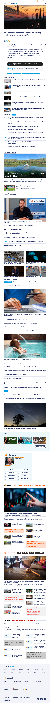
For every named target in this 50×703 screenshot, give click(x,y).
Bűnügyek (28, 671)
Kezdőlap (9, 68)
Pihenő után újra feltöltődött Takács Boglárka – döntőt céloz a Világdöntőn (22, 394)
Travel (26, 620)
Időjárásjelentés (39, 681)
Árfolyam (25, 485)
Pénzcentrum (17, 485)
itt (13, 60)
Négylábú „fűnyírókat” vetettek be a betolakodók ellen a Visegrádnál (21, 367)
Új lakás (42, 485)
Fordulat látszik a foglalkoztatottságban (14, 285)
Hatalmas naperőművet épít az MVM (13, 378)
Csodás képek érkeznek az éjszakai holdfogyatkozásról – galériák (20, 428)
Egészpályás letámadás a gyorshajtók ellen (14, 327)
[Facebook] (41, 699)
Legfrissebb (36, 669)
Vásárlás (25, 552)
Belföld (13, 68)
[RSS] (38, 699)
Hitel (19, 552)
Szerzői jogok (27, 699)
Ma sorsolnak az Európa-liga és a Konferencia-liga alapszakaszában (29, 282)
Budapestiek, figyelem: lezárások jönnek (33, 277)
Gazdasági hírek (28, 682)
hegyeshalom (25, 73)
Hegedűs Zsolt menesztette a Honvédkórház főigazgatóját (18, 225)
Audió (35, 671)
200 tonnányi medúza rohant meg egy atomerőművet (35, 263)
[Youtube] (45, 699)
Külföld (5, 671)
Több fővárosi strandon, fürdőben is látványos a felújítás (17, 359)
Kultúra (12, 671)
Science (33, 620)
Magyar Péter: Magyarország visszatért (13, 229)
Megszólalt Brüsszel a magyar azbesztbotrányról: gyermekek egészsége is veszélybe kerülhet (34, 611)
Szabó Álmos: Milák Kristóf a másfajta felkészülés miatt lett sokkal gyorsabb (22, 222)
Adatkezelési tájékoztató (9, 699)
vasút (14, 73)
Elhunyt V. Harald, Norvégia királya (12, 245)
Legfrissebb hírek (17, 681)
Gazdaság (5, 672)
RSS (31, 699)
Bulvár (28, 669)
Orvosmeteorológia (7, 682)
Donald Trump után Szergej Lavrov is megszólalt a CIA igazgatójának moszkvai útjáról (25, 370)
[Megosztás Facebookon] (5, 41)
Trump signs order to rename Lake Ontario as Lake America (14, 642)
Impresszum (27, 697)
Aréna (37, 682)
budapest (9, 73)
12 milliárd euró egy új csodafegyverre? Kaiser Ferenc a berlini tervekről (21, 323)
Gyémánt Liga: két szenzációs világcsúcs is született (17, 363)
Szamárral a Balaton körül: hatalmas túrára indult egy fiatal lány (19, 330)
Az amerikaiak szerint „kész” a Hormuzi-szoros (15, 319)
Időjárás (43, 672)
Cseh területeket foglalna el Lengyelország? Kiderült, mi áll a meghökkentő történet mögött (11, 278)
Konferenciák (34, 485)
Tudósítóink (21, 669)
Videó (35, 672)
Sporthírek (16, 682)
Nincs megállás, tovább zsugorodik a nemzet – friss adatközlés (19, 237)
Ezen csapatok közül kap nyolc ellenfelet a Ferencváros (29, 185)
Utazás (32, 552)
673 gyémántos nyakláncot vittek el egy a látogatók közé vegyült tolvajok (26, 241)
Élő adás (11, 469)
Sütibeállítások (7, 700)
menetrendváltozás (34, 73)
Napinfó (28, 672)
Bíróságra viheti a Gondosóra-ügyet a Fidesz (15, 374)
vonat (19, 73)
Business (15, 620)
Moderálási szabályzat (19, 699)
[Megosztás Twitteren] (7, 41)
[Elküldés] (9, 41)
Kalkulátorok (39, 552)
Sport (21, 620)
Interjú (20, 671)
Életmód (20, 672)
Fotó (42, 669)
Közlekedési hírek (28, 681)
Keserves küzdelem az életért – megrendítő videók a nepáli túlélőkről (12, 263)
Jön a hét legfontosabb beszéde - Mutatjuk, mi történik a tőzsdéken (20, 513)
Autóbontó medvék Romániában (16, 391)
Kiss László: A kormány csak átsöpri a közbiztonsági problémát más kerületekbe (23, 387)
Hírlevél (43, 671)
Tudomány (13, 669)
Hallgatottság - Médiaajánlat (19, 697)
